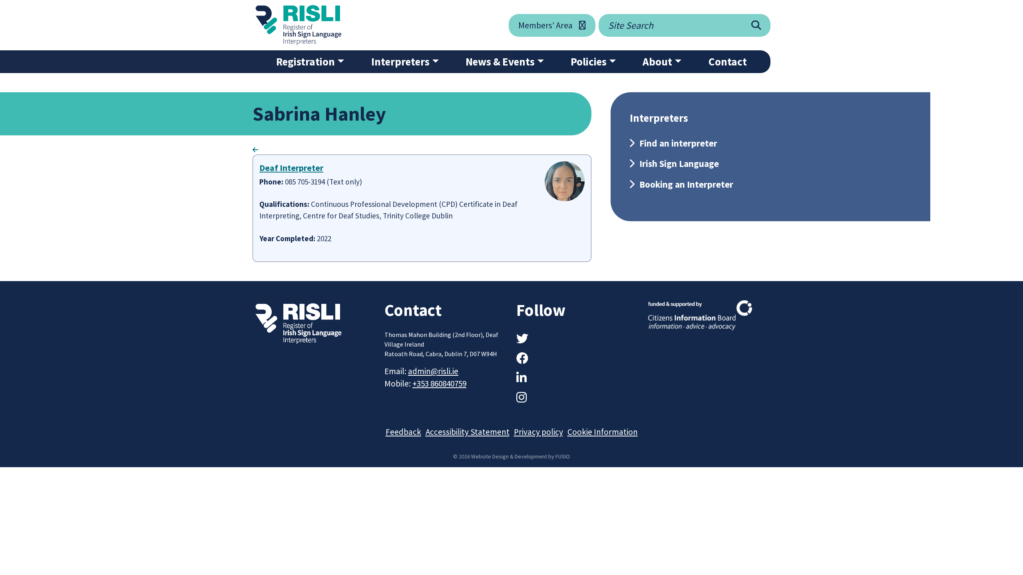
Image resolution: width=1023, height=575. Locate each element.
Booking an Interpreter (686, 184)
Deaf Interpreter (291, 167)
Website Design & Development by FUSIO (520, 456)
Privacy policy (538, 431)
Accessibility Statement (468, 431)
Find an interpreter (678, 143)
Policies (589, 61)
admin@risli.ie (433, 371)
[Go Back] (255, 150)
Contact (728, 61)
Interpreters (400, 61)
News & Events (500, 61)
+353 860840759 (439, 383)
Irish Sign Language (679, 163)
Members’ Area (545, 25)
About (657, 61)
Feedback (403, 431)
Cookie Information (602, 431)
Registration (305, 61)
